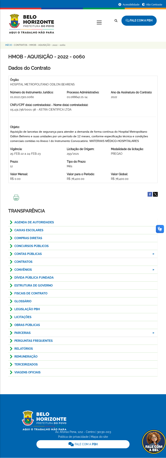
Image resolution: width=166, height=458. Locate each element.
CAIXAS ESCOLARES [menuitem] (28, 230)
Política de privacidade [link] (73, 436)
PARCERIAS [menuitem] (19, 334)
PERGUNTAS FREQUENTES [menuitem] (33, 341)
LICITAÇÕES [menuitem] (22, 317)
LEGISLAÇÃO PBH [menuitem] (27, 309)
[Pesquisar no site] (116, 20)
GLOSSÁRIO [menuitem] (22, 301)
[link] (83, 444)
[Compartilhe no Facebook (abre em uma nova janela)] (150, 194)
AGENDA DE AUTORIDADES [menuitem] (34, 222)
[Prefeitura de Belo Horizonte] (31, 21)
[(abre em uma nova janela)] (155, 194)
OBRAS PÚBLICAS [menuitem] (27, 325)
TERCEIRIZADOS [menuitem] (26, 364)
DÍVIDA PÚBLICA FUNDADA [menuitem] (34, 277)
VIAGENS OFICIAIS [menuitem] (27, 372)
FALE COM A (86, 444)
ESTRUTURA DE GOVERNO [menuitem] (33, 285)
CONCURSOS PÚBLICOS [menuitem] (31, 246)
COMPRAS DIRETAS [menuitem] (28, 238)
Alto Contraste (154, 4)
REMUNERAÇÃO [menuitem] (25, 356)
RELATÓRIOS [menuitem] (23, 348)
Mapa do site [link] (99, 436)
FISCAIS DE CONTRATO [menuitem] (30, 293)
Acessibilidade (131, 4)
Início (8, 45)
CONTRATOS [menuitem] (23, 262)
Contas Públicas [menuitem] (25, 255)
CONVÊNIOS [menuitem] (20, 271)
